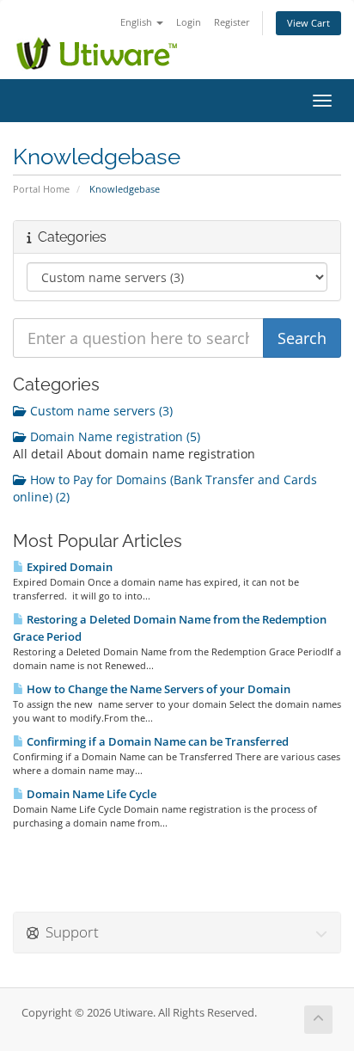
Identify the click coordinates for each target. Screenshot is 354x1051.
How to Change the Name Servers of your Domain (157, 689)
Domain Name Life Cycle (90, 794)
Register (232, 21)
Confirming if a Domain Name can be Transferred (156, 741)
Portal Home (41, 188)
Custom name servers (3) (100, 411)
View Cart (308, 22)
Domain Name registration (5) (113, 436)
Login (188, 21)
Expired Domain (68, 567)
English (137, 21)
